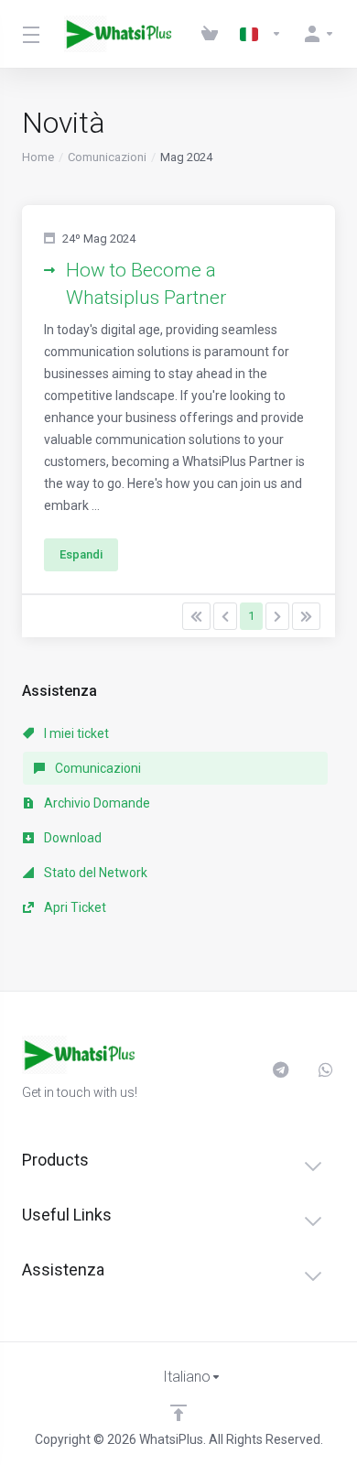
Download (71, 837)
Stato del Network (94, 872)
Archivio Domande (95, 803)
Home (38, 157)
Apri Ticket (73, 907)
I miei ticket (75, 733)
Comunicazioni (107, 157)
